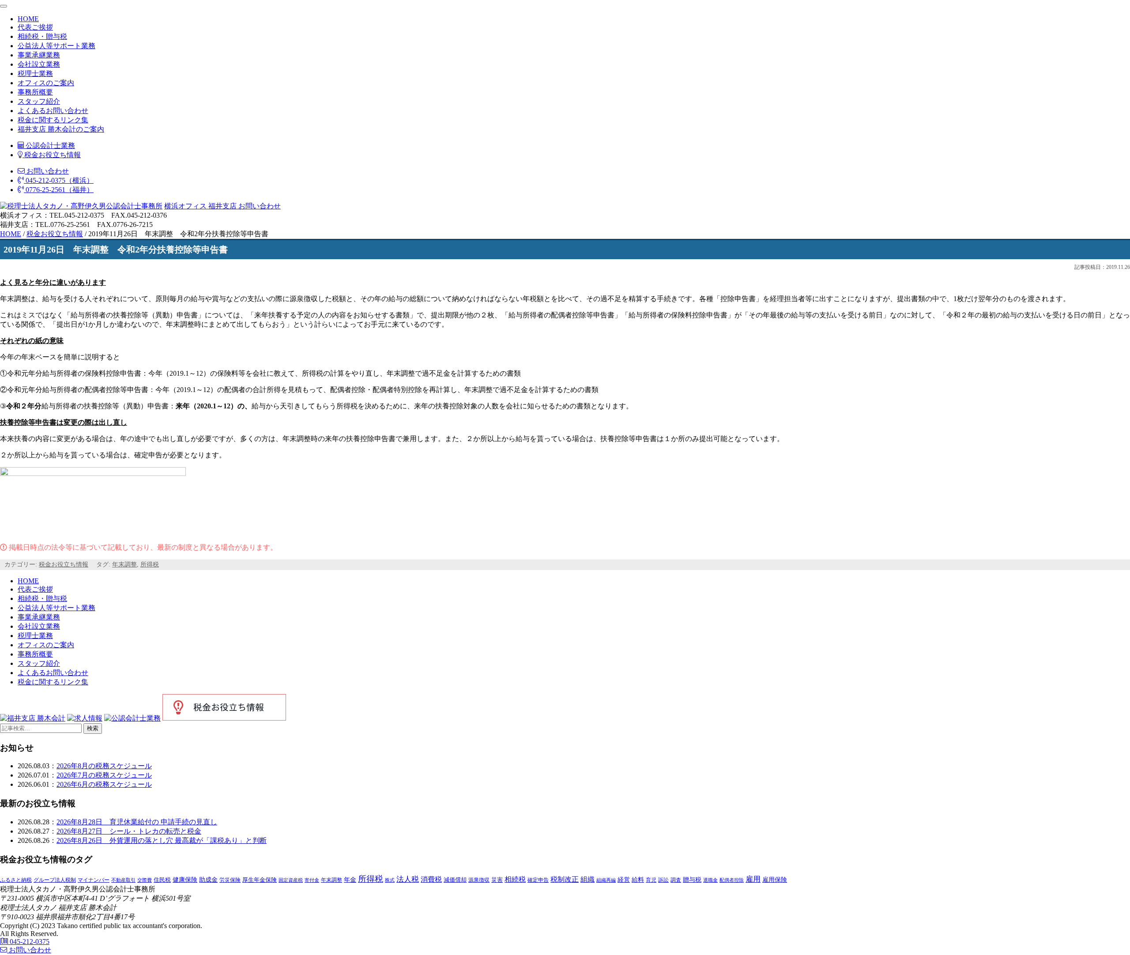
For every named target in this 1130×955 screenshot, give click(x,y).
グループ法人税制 (55, 880)
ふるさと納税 (16, 880)
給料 (638, 879)
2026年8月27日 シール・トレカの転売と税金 (128, 831)
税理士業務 (35, 73)
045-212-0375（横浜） (59, 180)
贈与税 (692, 879)
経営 (624, 879)
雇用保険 (774, 879)
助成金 (208, 879)
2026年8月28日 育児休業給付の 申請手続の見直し (136, 822)
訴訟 (663, 880)
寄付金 (312, 880)
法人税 (407, 879)
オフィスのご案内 (46, 83)
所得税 (149, 564)
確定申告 (538, 880)
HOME (28, 19)
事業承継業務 (39, 55)
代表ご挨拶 (35, 27)
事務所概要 (35, 92)
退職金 (710, 880)
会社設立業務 (39, 64)
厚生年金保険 (259, 879)
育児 (651, 880)
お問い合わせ (47, 171)
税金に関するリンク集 (53, 120)
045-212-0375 (28, 941)
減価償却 (455, 879)
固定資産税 (291, 880)
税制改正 (564, 879)
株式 (390, 880)
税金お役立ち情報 (52, 155)
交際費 (144, 880)
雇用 (753, 879)
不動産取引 (123, 880)
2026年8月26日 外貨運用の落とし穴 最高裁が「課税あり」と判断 (161, 840)
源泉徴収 (479, 880)
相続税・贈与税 (42, 36)
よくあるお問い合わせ (53, 110)
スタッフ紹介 (39, 101)
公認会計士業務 (49, 145)
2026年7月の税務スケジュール (104, 775)
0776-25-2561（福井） (59, 189)
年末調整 (124, 564)
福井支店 (222, 206)
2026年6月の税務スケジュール (104, 784)
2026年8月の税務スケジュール (104, 766)
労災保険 (230, 880)
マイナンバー (93, 880)
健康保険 (185, 879)
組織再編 (606, 880)
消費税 (431, 879)
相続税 (515, 879)
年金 (350, 879)
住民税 (162, 880)
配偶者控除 (731, 880)
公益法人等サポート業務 (56, 45)
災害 (497, 879)
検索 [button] (92, 728)
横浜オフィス (185, 206)
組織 (587, 879)
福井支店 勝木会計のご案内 (61, 129)
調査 (675, 880)
